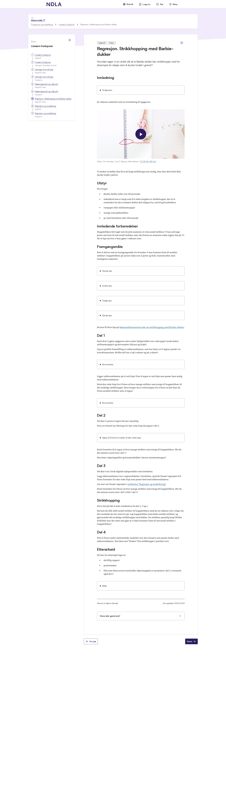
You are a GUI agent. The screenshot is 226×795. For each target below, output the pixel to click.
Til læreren (107, 90)
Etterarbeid (106, 549)
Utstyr (102, 183)
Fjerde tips (107, 315)
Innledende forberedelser (117, 226)
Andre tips (107, 285)
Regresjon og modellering (45, 106)
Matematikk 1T (38, 20)
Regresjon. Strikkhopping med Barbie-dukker (53, 99)
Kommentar (107, 364)
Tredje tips (107, 300)
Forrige (92, 641)
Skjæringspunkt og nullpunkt (46, 84)
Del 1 (101, 335)
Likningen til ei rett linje (44, 69)
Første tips (107, 271)
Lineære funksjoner (67, 24)
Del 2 (101, 415)
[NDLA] (54, 4)
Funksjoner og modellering (42, 24)
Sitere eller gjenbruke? (110, 616)
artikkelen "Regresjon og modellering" (146, 484)
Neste (189, 641)
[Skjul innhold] (70, 40)
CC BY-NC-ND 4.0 (148, 161)
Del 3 (101, 465)
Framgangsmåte (110, 246)
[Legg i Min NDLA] (182, 43)
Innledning (105, 77)
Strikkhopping (108, 500)
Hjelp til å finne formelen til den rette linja (121, 437)
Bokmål (130, 4)
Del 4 (101, 532)
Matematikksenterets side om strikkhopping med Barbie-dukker (151, 327)
